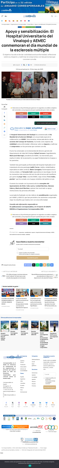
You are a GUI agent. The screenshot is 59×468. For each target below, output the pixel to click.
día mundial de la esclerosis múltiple (17, 234)
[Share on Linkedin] (4, 120)
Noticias (19, 27)
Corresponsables (27, 207)
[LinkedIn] (40, 404)
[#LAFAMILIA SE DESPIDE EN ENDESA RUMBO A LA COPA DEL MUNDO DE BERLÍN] (8, 292)
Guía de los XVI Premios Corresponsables (54, 336)
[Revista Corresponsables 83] (24, 325)
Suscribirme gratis (32, 258)
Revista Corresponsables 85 (14, 333)
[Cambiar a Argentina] (2, 20)
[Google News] (33, 404)
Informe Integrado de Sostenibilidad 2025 (34, 450)
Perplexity (45, 116)
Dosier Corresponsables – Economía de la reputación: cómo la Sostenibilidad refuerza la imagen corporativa (44, 340)
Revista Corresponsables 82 (34, 333)
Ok (30, 465)
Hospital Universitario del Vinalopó (43, 232)
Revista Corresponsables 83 (24, 333)
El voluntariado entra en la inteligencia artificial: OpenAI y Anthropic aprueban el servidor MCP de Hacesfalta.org (51, 302)
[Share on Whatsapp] (37, 264)
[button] (26, 65)
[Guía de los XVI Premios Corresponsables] (54, 326)
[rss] (53, 404)
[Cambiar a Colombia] (13, 20)
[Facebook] (6, 404)
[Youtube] (25, 404)
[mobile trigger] (3, 16)
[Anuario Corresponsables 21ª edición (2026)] (5, 326)
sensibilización (28, 232)
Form (1, 453)
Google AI (45, 113)
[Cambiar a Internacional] (29, 20)
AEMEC (52, 232)
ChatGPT (33, 113)
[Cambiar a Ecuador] (17, 20)
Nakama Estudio (33, 448)
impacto (33, 232)
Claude (21, 113)
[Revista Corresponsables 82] (35, 325)
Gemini (21, 116)
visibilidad (28, 234)
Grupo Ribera (38, 27)
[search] (52, 16)
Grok (33, 116)
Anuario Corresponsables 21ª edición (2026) (5, 337)
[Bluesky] (46, 404)
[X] (13, 404)
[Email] (4, 124)
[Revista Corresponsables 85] (14, 325)
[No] (57, 464)
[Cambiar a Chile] (10, 20)
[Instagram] (19, 404)
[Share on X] (24, 65)
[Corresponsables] (29, 16)
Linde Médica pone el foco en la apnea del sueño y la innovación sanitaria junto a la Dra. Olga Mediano (36, 302)
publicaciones (16, 207)
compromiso (21, 232)
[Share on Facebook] (22, 65)
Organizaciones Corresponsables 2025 (30, 209)
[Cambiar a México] (21, 20)
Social (23, 27)
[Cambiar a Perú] (25, 20)
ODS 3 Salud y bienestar (30, 27)
